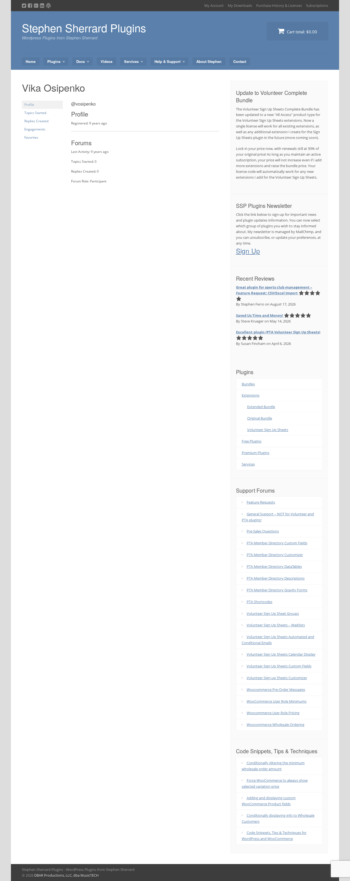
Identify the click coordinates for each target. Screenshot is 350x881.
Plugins (53, 61)
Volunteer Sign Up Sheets (267, 429)
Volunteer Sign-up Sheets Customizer (277, 677)
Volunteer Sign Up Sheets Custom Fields (279, 666)
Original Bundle (259, 418)
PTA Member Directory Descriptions (276, 578)
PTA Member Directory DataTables (274, 566)
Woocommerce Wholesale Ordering (275, 724)
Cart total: (301, 31)
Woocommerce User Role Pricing (273, 712)
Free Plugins (251, 441)
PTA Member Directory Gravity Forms (277, 590)
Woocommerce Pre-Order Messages (276, 689)
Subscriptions (317, 5)
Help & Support (167, 61)
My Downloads (240, 5)
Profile (29, 104)
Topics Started (35, 113)
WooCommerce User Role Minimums (277, 701)
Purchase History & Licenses (279, 5)
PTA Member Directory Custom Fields (277, 542)
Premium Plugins (255, 452)
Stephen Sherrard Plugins (84, 27)
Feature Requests (261, 502)
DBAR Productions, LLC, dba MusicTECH (66, 875)
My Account (214, 5)
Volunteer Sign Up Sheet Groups (273, 613)
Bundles (248, 384)
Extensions (250, 395)
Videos (106, 61)
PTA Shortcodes (259, 601)
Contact (239, 61)
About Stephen (208, 61)
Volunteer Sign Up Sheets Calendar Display (281, 654)
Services (131, 61)
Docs (80, 61)
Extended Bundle (261, 406)
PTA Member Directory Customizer (275, 554)
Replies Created (36, 121)
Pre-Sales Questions (263, 531)
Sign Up (248, 250)
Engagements (34, 129)
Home (31, 61)
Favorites (31, 137)
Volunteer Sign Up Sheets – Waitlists (276, 625)
